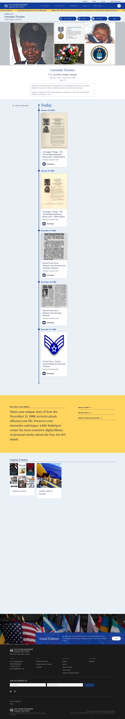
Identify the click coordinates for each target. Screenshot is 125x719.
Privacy (12, 704)
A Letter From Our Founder (44, 664)
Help (113, 19)
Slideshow (99, 18)
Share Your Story (67, 667)
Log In (103, 1)
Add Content (66, 19)
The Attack (44, 6)
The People (59, 6)
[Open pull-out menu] (119, 6)
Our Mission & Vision (42, 661)
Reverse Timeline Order (21, 105)
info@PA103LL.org (18, 668)
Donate (116, 638)
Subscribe (89, 685)
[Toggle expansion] (49, 94)
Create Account (115, 1)
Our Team (39, 667)
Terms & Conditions (15, 701)
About (85, 6)
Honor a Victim (83, 407)
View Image (50, 164)
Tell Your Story (83, 413)
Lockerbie (73, 6)
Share (86, 19)
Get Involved (92, 658)
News (94, 1)
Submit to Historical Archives (88, 418)
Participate (98, 6)
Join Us (64, 664)
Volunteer (91, 661)
